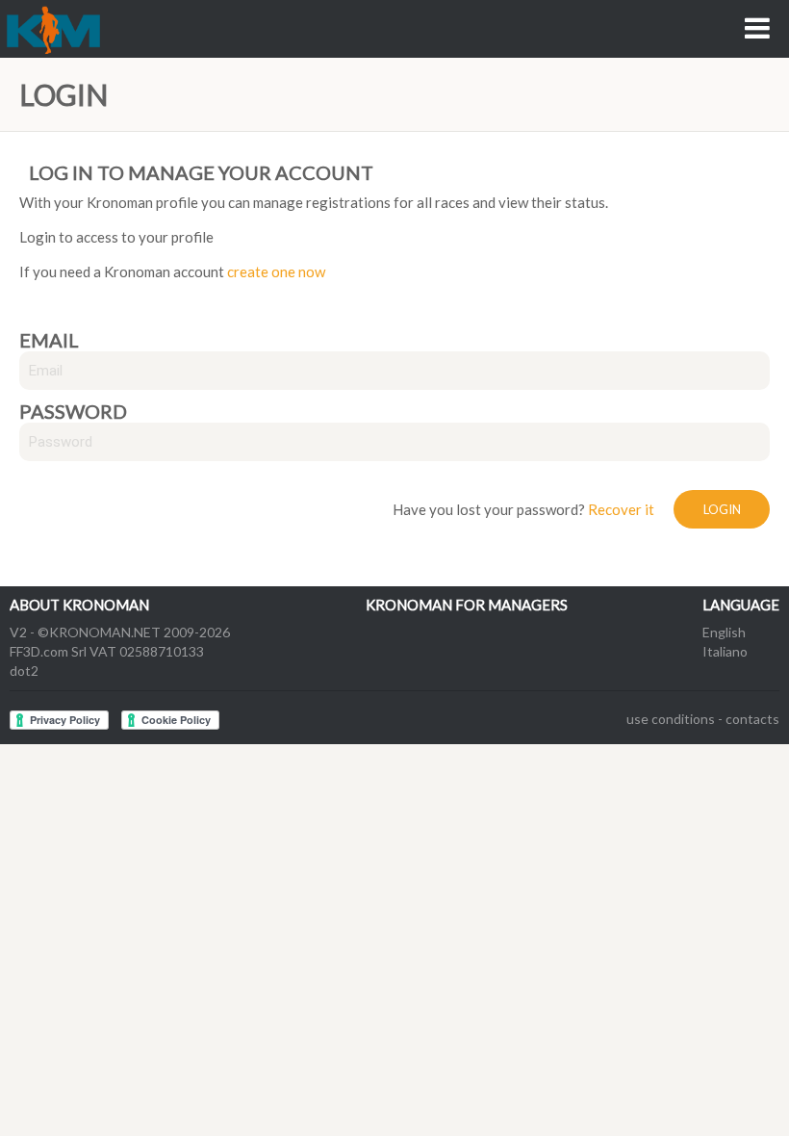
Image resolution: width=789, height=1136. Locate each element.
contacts (752, 718)
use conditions (670, 718)
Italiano (725, 651)
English (724, 632)
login (722, 509)
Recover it (621, 509)
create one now (276, 271)
